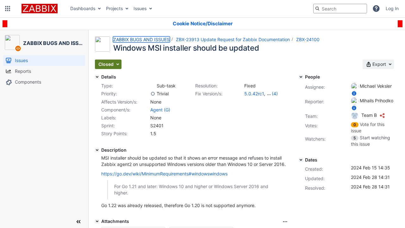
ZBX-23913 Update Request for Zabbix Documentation (233, 39)
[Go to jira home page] (39, 8)
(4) (275, 93)
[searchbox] (340, 8)
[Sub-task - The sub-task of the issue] (152, 85)
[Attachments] (97, 221)
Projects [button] (114, 8)
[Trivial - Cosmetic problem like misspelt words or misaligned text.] (152, 93)
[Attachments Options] (285, 221)
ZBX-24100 (308, 39)
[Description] (97, 150)
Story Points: (114, 133)
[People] (301, 77)
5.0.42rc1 (254, 93)
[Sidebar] (78, 221)
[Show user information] (354, 93)
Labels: (108, 117)
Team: (311, 116)
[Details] (97, 77)
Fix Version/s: (208, 93)
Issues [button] (140, 8)
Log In (392, 8)
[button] (7, 8)
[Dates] (301, 160)
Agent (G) (160, 109)
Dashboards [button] (82, 8)
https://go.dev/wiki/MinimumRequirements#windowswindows (164, 173)
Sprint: (108, 125)
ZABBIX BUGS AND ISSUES (141, 39)
